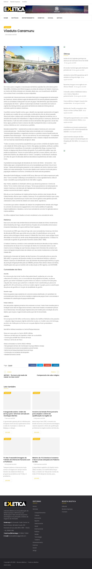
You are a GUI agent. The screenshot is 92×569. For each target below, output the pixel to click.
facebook (33, 365)
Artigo (59, 18)
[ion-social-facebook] (83, 1)
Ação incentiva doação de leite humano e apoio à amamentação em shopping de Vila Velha (76, 139)
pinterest (55, 365)
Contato (24, 2)
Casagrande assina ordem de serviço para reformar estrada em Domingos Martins (16, 414)
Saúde (37, 534)
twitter (40, 365)
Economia (38, 518)
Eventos (41, 18)
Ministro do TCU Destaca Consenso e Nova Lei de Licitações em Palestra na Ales (45, 460)
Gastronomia (39, 523)
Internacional (39, 529)
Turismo (37, 540)
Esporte (37, 521)
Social (50, 18)
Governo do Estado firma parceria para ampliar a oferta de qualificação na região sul (45, 414)
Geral (36, 526)
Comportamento (40, 513)
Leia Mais (7, 432)
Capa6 (10, 365)
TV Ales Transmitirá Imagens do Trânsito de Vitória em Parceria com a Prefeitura (16, 460)
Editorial (6, 2)
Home (6, 18)
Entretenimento (28, 18)
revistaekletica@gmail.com (17, 536)
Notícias (15, 18)
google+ (47, 365)
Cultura (37, 515)
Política (7, 27)
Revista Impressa (15, 2)
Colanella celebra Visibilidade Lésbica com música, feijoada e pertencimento (75, 94)
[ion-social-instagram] (87, 1)
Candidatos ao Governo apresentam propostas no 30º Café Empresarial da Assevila (76, 129)
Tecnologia (38, 537)
